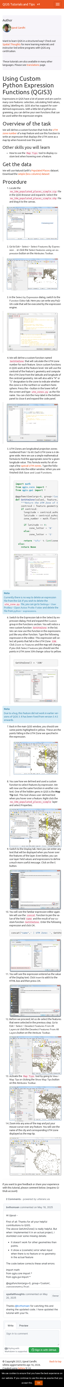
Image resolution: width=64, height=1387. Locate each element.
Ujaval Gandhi (18, 27)
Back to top (55, 1361)
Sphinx (21, 1368)
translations (33, 65)
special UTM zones (31, 465)
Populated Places (40, 170)
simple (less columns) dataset (33, 174)
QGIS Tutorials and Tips (19, 4)
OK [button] (38, 1383)
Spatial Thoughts (12, 44)
